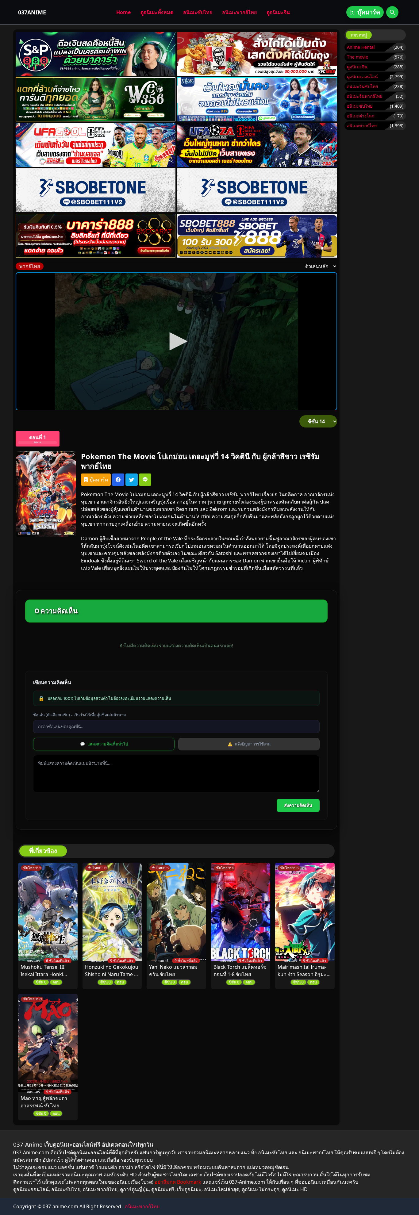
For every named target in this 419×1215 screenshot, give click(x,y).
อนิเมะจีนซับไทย (362, 86)
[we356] (96, 99)
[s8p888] (96, 54)
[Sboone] (96, 190)
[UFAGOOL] (96, 145)
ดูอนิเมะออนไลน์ (362, 76)
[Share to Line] (145, 479)
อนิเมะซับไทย (197, 12)
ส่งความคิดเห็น (298, 805)
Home (123, 12)
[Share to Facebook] (118, 479)
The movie (357, 57)
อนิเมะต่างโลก (360, 116)
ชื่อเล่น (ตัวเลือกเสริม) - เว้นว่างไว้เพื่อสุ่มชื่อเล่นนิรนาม (79, 714)
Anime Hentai (361, 47)
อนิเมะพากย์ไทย (239, 12)
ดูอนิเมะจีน (278, 12)
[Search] (392, 12)
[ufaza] (257, 145)
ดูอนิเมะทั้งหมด (156, 12)
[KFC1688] (257, 54)
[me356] (257, 99)
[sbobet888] (257, 236)
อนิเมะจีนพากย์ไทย (364, 96)
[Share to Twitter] (131, 479)
